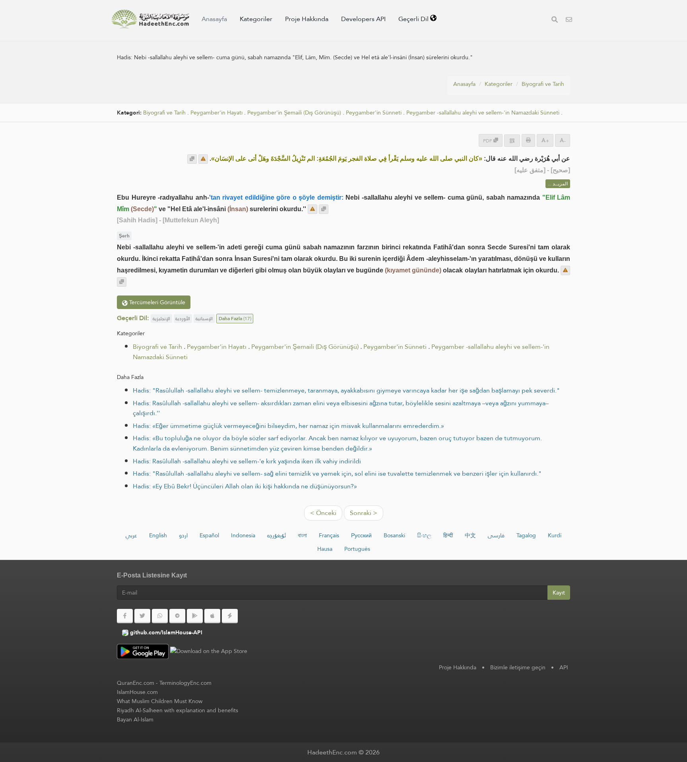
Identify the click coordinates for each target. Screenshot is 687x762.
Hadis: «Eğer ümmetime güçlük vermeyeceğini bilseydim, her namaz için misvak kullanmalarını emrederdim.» (288, 426)
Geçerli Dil (414, 19)
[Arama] (554, 20)
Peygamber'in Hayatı (216, 113)
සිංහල (424, 535)
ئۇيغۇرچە (276, 535)
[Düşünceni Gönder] (203, 159)
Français (329, 535)
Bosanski (394, 535)
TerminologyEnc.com (185, 683)
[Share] (512, 140)
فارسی (496, 535)
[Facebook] (125, 616)
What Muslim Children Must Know (159, 701)
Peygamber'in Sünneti (374, 113)
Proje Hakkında (306, 19)
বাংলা (302, 535)
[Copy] (192, 159)
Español (209, 535)
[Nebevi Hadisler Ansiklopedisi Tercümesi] (150, 19)
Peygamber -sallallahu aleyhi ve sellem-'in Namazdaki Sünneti (482, 113)
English (158, 535)
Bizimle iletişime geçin (517, 667)
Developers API (363, 19)
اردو (183, 535)
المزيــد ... (558, 184)
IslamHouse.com (137, 692)
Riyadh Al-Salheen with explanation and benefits (177, 710)
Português (357, 549)
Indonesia (243, 535)
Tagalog (526, 535)
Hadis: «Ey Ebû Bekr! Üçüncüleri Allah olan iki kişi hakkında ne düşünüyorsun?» (245, 486)
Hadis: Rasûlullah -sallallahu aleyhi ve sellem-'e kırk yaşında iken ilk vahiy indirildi (247, 461)
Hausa (324, 549)
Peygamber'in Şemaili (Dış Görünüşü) (294, 113)
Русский (361, 535)
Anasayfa (214, 19)
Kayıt (559, 592)
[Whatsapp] (160, 616)
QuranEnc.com (135, 683)
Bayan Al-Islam (135, 719)
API (563, 667)
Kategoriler (256, 19)
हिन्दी (448, 535)
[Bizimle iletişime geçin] (569, 20)
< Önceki (323, 513)
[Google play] (195, 616)
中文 (470, 535)
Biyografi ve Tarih (543, 84)
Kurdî (554, 535)
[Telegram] (177, 616)
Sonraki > (363, 513)
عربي (131, 535)
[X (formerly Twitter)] (142, 616)
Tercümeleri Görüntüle (156, 302)
